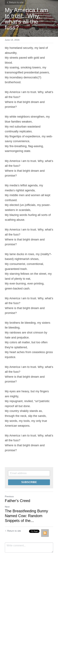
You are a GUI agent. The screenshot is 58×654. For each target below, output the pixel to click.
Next (7, 506)
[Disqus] (29, 597)
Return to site (16, 2)
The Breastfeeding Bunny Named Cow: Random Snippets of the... (26, 516)
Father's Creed (17, 500)
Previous (9, 496)
